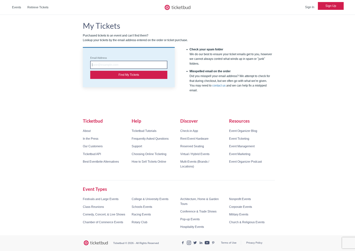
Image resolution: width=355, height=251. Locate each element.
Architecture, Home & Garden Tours (199, 201)
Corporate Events (240, 206)
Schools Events (142, 206)
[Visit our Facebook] (183, 243)
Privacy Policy (254, 242)
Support (137, 146)
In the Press (90, 138)
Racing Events (141, 214)
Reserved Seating (192, 146)
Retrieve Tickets (37, 7)
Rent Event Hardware (194, 138)
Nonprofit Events (240, 199)
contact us (219, 85)
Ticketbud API (92, 154)
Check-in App (189, 130)
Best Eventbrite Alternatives (101, 161)
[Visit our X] (195, 243)
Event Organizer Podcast (245, 161)
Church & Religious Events (247, 222)
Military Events (238, 214)
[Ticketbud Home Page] (96, 243)
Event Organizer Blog (243, 130)
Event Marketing (239, 154)
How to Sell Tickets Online (149, 161)
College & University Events (150, 199)
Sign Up (330, 5)
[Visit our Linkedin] (201, 243)
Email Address (98, 57)
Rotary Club (139, 222)
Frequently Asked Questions (150, 138)
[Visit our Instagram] (189, 243)
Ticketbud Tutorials (144, 130)
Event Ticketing (239, 138)
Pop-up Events (190, 219)
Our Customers (93, 146)
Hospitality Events (192, 226)
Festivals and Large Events (101, 199)
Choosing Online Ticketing (149, 154)
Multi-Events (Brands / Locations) (194, 164)
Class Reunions (93, 206)
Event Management (242, 146)
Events (16, 7)
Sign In (309, 7)
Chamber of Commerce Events (103, 222)
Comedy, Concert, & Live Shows (104, 214)
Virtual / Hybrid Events (194, 154)
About (87, 130)
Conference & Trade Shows (198, 211)
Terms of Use (228, 242)
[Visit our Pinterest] (213, 243)
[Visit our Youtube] (207, 243)
